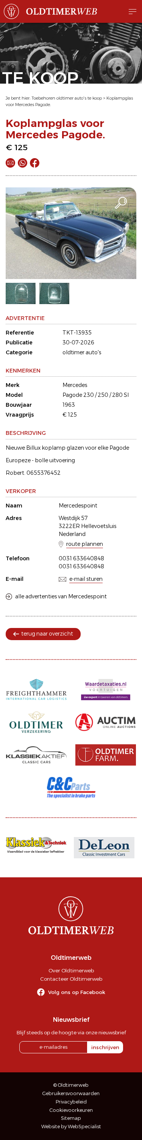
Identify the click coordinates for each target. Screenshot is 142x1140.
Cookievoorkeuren (71, 1110)
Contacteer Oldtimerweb (71, 979)
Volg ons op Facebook (76, 992)
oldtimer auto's (81, 352)
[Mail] (10, 163)
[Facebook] (34, 163)
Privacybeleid (71, 1102)
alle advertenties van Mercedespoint (61, 596)
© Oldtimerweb (71, 1085)
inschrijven (105, 1047)
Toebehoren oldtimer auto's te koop (66, 98)
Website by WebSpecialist (71, 1126)
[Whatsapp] (22, 163)
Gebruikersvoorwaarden (71, 1093)
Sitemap (71, 1118)
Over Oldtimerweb (71, 970)
